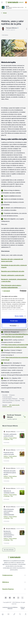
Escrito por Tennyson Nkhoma (14, 416)
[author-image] (4, 417)
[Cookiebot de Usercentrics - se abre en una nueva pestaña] (20, 291)
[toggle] (2, 2)
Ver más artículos (9, 549)
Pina (23, 400)
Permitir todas (14, 320)
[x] (22, 597)
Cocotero (5, 395)
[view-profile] (25, 417)
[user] (25, 614)
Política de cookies (22, 608)
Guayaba (21, 398)
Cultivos (6, 438)
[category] (8, 614)
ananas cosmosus (7, 406)
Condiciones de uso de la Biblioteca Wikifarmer (10, 608)
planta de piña (15, 405)
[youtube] (14, 597)
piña (10, 405)
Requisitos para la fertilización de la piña (12, 271)
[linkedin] (5, 597)
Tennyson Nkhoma (11, 28)
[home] (3, 614)
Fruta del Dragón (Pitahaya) (9, 398)
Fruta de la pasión (7, 397)
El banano (12, 395)
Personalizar (13, 325)
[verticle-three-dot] (26, 29)
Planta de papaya (7, 402)
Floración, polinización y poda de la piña (12, 275)
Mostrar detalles (19, 316)
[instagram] (18, 597)
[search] (20, 614)
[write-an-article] (14, 614)
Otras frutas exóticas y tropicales (11, 400)
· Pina (11, 439)
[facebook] (9, 597)
